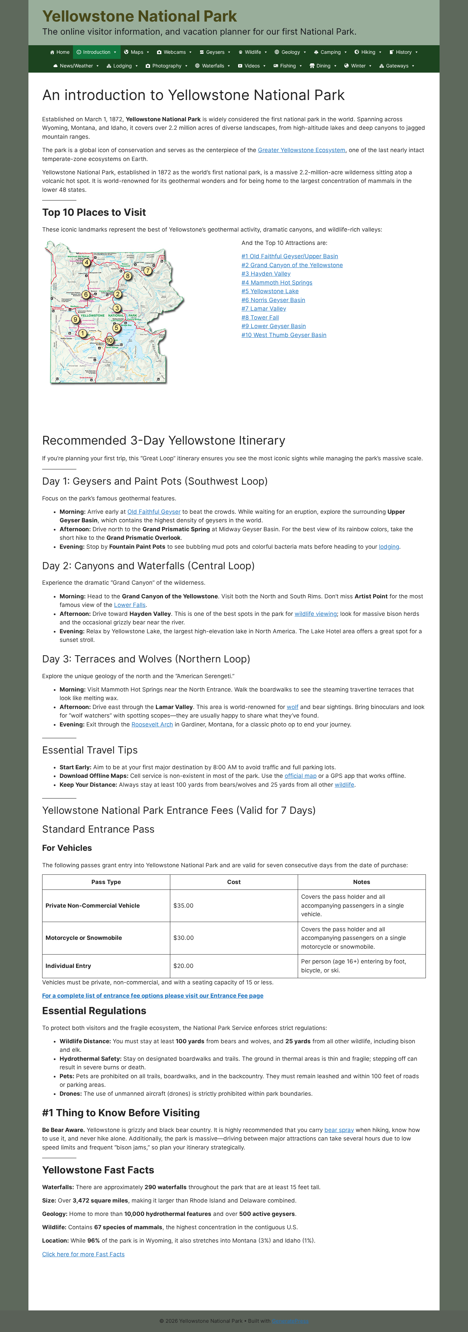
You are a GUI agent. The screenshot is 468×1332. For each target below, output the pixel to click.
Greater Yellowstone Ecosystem (301, 150)
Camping (331, 52)
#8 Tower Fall (260, 317)
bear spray (339, 1129)
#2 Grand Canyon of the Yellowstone (292, 265)
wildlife (344, 784)
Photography (167, 66)
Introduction (96, 52)
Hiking (368, 52)
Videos (252, 66)
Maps (137, 52)
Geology (291, 52)
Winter (358, 66)
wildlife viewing (316, 613)
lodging (389, 546)
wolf (292, 707)
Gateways (397, 66)
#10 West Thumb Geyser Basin (284, 335)
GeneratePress (290, 1321)
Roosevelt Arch (152, 724)
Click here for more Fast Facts (83, 1254)
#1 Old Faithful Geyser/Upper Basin (290, 256)
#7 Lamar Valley (264, 308)
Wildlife (253, 52)
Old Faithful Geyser (154, 511)
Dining (324, 66)
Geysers (215, 52)
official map (301, 775)
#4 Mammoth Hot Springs (277, 282)
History (404, 52)
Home (63, 52)
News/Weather (76, 66)
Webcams (175, 52)
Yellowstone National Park (139, 16)
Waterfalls (213, 66)
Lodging (122, 66)
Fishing (288, 66)
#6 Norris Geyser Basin (273, 300)
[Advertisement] (167, 415)
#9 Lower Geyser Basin (274, 326)
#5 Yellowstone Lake (270, 291)
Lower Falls (130, 604)
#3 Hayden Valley (266, 273)
